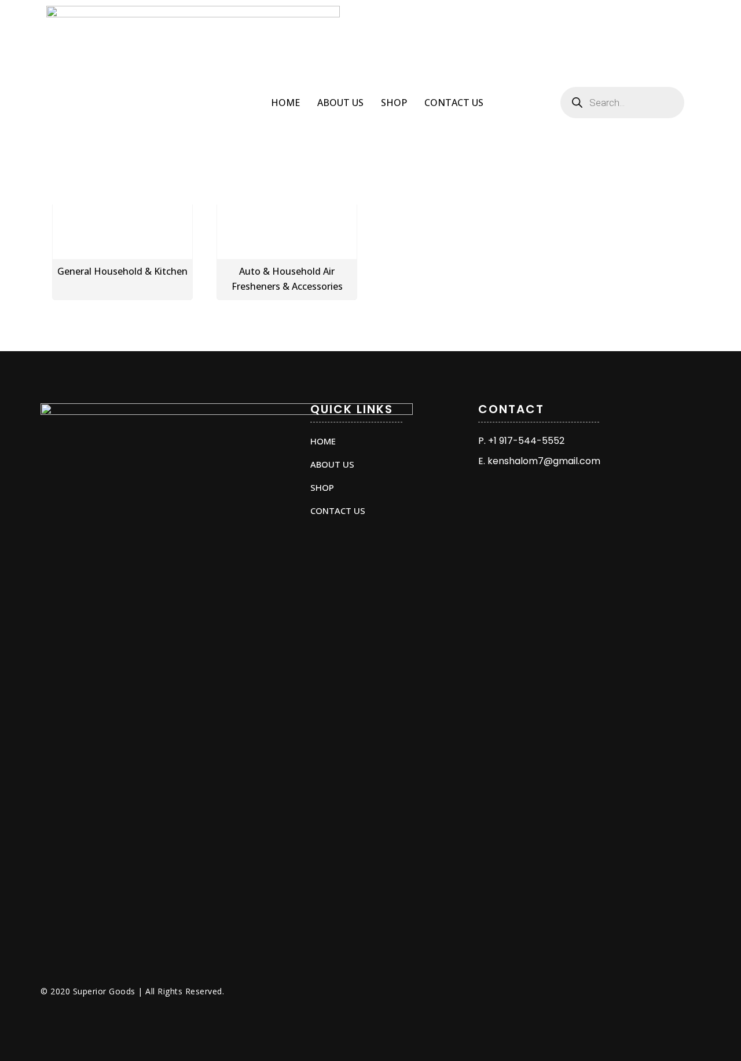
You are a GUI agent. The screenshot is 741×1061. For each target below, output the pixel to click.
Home (285, 102)
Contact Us (453, 102)
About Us (340, 102)
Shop (394, 102)
